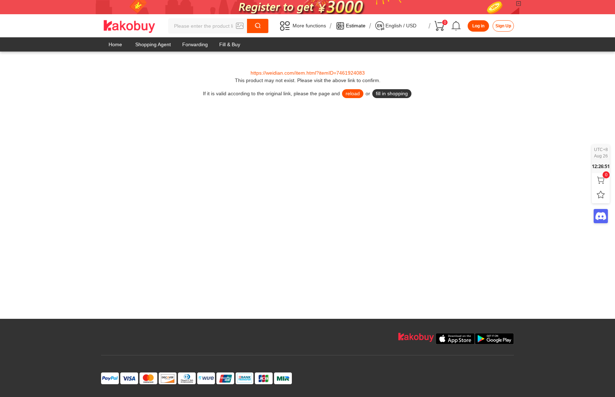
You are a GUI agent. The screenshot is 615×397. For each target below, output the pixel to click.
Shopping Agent (153, 44)
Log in (478, 25)
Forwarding (195, 44)
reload (353, 93)
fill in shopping (392, 93)
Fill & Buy (229, 44)
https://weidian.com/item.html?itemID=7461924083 (308, 73)
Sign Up (503, 25)
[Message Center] (456, 26)
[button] (240, 26)
